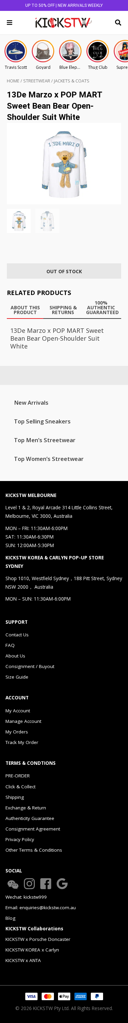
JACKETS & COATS (71, 81)
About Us (15, 656)
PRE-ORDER (17, 776)
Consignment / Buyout (29, 666)
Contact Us (17, 635)
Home (13, 81)
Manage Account (23, 721)
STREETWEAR (36, 81)
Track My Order (21, 742)
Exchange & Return (25, 808)
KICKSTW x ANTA (23, 960)
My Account (17, 711)
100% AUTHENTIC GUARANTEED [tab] (102, 307)
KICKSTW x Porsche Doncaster (37, 939)
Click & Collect (20, 787)
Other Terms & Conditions (33, 850)
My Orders (16, 732)
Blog (10, 918)
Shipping (14, 797)
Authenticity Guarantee (29, 818)
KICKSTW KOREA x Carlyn (32, 950)
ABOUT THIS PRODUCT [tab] (25, 309)
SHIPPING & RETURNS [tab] (63, 309)
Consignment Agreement (32, 829)
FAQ (10, 645)
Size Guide (16, 677)
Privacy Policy (19, 839)
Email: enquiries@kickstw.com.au (40, 907)
